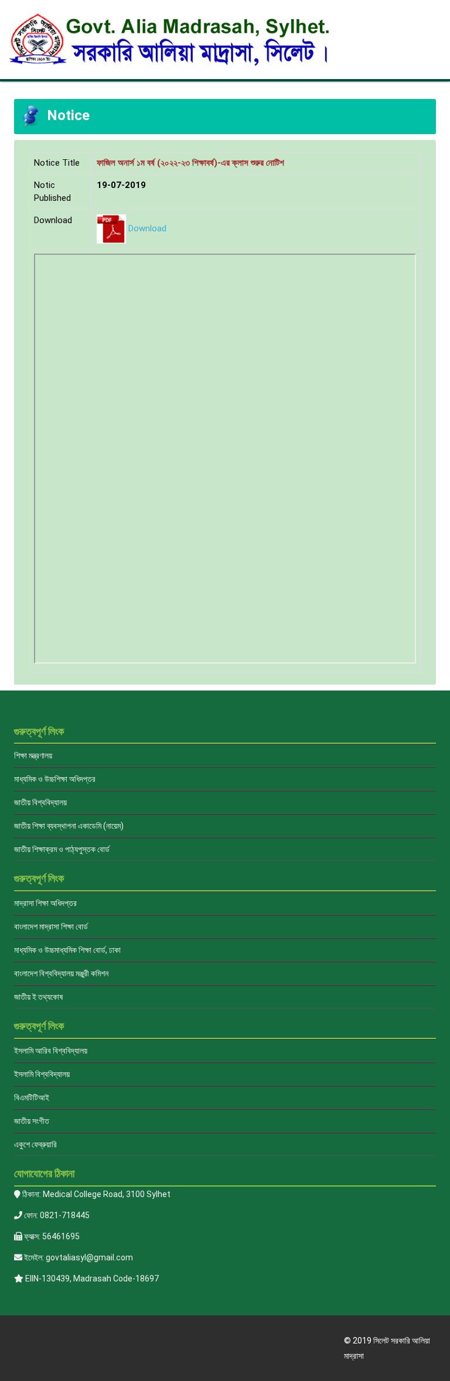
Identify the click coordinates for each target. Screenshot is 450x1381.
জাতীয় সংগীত (31, 1121)
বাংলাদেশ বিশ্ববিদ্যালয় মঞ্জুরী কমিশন (61, 973)
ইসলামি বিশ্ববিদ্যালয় (42, 1074)
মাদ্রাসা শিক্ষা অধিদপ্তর (45, 903)
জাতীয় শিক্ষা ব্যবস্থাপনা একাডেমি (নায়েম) (69, 825)
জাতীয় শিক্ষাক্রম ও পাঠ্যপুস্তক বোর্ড (62, 849)
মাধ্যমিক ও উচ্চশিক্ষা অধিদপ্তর (55, 779)
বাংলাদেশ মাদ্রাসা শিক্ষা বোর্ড (51, 926)
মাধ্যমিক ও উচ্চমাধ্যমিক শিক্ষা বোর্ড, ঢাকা (67, 950)
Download (147, 228)
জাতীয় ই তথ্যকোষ (38, 996)
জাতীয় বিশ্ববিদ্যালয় (40, 802)
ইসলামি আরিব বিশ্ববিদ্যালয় (50, 1050)
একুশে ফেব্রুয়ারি (35, 1144)
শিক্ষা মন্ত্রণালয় (33, 755)
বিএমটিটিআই (31, 1097)
